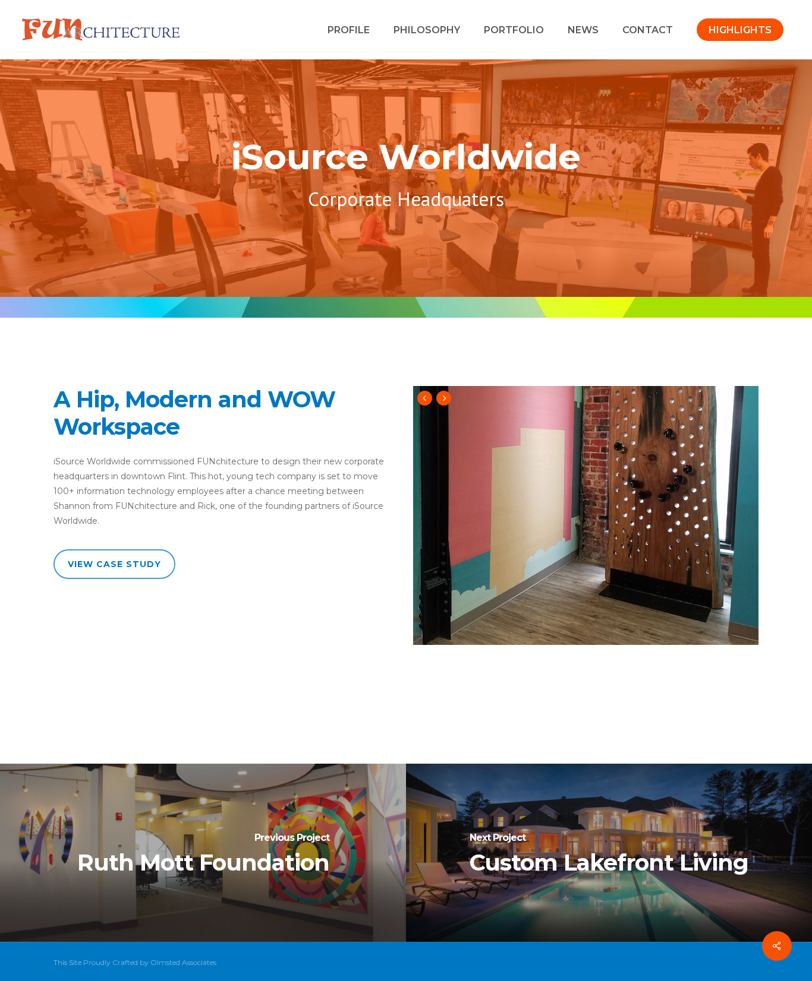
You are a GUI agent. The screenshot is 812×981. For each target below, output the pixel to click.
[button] (114, 564)
